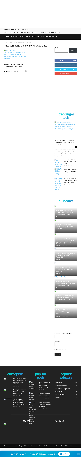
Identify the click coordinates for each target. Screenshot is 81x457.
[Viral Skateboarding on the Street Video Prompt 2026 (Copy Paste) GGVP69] (8, 380)
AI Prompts (14, 36)
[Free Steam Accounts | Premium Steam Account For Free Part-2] (33, 396)
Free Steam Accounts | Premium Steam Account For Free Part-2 (45, 395)
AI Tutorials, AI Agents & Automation (44, 36)
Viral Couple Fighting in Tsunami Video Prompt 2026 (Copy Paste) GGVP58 (65, 283)
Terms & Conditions (54, 32)
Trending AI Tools (65, 116)
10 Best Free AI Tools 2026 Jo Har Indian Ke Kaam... (70, 161)
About (29, 32)
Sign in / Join (25, 29)
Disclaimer (35, 32)
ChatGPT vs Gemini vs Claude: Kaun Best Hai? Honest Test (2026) (70, 180)
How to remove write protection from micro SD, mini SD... (44, 404)
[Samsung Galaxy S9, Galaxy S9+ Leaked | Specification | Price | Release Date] (15, 55)
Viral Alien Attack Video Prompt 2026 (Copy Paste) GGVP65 (64, 269)
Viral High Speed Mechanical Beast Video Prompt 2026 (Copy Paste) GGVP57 (65, 298)
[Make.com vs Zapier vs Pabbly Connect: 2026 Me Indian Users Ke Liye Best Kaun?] (58, 171)
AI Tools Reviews (25, 36)
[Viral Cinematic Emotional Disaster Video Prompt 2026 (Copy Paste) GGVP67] (8, 401)
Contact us (22, 32)
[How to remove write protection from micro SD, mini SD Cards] (33, 413)
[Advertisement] (40, 14)
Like (74, 61)
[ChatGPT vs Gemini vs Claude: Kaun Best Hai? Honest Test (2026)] (58, 184)
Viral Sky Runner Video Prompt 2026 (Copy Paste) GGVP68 (64, 227)
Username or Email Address (63, 334)
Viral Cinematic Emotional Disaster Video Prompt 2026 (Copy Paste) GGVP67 (65, 241)
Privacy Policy (43, 32)
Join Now (65, 454)
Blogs (10, 32)
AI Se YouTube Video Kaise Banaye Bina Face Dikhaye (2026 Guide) (64, 142)
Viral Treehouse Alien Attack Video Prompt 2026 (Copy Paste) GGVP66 (65, 255)
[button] (74, 37)
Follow (73, 65)
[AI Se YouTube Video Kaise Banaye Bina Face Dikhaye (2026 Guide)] (66, 129)
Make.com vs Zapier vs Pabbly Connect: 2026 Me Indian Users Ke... (70, 171)
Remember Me (61, 350)
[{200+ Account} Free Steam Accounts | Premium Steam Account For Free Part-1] (33, 385)
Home (5, 32)
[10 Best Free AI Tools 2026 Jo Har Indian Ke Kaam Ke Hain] (58, 165)
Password (58, 341)
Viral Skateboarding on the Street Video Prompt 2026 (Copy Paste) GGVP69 (64, 212)
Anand (6, 71)
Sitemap (16, 32)
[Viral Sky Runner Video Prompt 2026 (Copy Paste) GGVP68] (8, 391)
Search (57, 47)
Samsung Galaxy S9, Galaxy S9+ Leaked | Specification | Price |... (14, 67)
